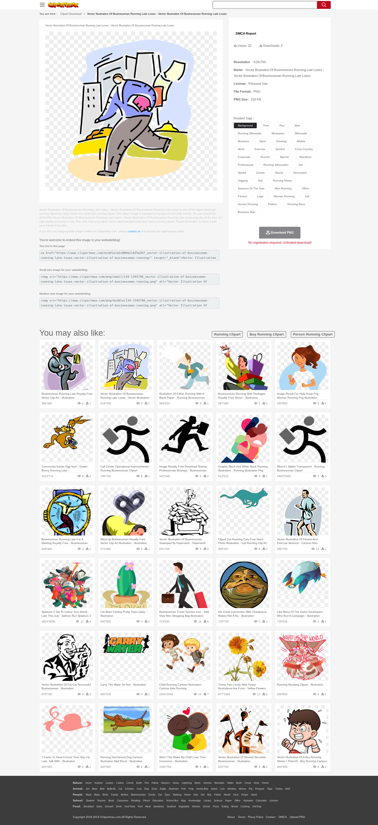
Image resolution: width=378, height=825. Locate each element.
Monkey (232, 788)
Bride (105, 794)
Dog (146, 788)
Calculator (261, 800)
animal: (78, 788)
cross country (304, 149)
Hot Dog (256, 806)
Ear (160, 794)
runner (265, 157)
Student (90, 800)
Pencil (146, 800)
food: (77, 806)
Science (218, 800)
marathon (305, 157)
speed (242, 172)
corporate (244, 157)
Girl (203, 794)
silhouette (301, 133)
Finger (244, 794)
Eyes (167, 794)
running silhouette (249, 133)
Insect (214, 788)
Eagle (163, 788)
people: (78, 794)
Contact (270, 817)
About (231, 817)
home (187, 794)
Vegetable (184, 806)
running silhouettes (275, 164)
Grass (176, 783)
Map (183, 800)
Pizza (216, 806)
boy (209, 794)
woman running (284, 196)
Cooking (245, 806)
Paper (228, 800)
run (281, 125)
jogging (243, 180)
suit (260, 180)
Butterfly (111, 788)
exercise (260, 149)
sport (262, 141)
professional (245, 164)
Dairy (99, 806)
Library (207, 800)
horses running (248, 204)
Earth (139, 783)
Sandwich (158, 806)
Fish (183, 788)
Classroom (122, 800)
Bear (94, 788)
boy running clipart (267, 334)
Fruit (140, 806)
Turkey (279, 788)
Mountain (219, 783)
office (305, 188)
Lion (222, 788)
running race (296, 204)
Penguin (259, 788)
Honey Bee (202, 788)
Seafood (171, 806)
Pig (250, 788)
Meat (148, 806)
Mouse (242, 788)
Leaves (109, 783)
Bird (102, 788)
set (301, 164)
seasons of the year (251, 188)
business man (246, 212)
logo (260, 196)
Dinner (206, 806)
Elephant (174, 788)
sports (279, 172)
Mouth (227, 794)
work (241, 149)
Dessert (109, 806)
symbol (280, 149)
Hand (254, 794)
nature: (78, 782)
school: (78, 800)
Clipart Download (71, 13)
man (297, 125)
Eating (225, 806)
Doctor (152, 794)
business (243, 141)
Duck (154, 788)
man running (283, 188)
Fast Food (129, 806)
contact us (134, 231)
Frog (191, 788)
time (266, 125)
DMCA (282, 817)
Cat (120, 788)
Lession (274, 800)
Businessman (138, 794)
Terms (242, 817)
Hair (196, 794)
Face (236, 794)
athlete (301, 141)
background (245, 125)
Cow (139, 788)
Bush (239, 783)
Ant (87, 788)
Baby (97, 794)
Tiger (269, 788)
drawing (281, 141)
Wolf (287, 788)
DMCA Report (246, 33)
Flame (155, 783)
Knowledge (195, 800)
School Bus (172, 800)
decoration (300, 172)
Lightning (187, 783)
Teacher (101, 800)
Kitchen (196, 806)
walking (177, 794)
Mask (89, 794)
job (307, 196)
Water (230, 783)
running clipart (227, 334)
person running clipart (313, 334)
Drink (119, 806)
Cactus (120, 783)
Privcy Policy (255, 817)
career (260, 172)
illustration (278, 133)
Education (158, 800)
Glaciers (165, 783)
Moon (198, 783)
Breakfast (89, 806)
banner (284, 157)
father (217, 794)
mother (124, 794)
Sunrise (207, 783)
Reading (135, 800)
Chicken (129, 788)
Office (237, 800)
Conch (129, 783)
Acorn (88, 783)
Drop (256, 783)
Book (111, 800)
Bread (234, 806)
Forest (265, 783)
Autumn (98, 783)
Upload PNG (297, 817)
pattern (272, 204)
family (114, 794)
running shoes (282, 180)
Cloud (248, 783)
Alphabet (248, 800)
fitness (242, 196)
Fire (147, 783)
